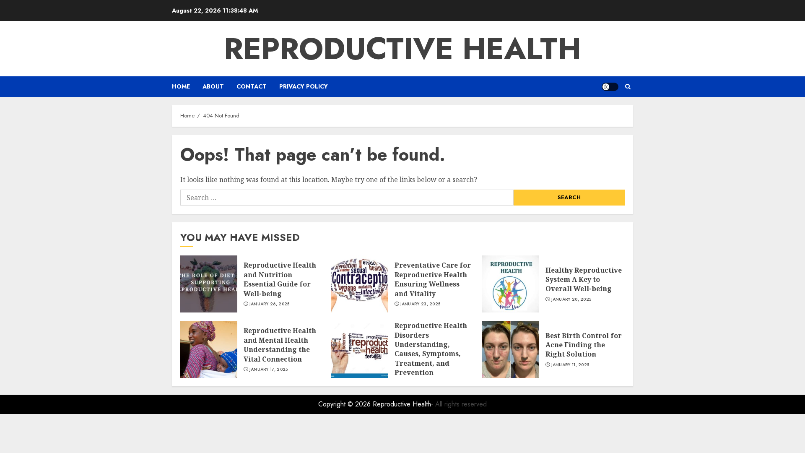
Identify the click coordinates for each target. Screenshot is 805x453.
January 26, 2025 (269, 304)
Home (181, 86)
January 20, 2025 (571, 299)
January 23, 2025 (420, 304)
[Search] (628, 86)
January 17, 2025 (268, 369)
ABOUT (213, 86)
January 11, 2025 (570, 365)
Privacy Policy (303, 86)
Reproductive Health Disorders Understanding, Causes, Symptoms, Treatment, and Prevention (431, 349)
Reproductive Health (402, 48)
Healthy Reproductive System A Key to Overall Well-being (583, 280)
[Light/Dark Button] (610, 87)
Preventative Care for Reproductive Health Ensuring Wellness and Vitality (433, 279)
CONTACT (251, 86)
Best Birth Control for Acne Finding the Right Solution (583, 345)
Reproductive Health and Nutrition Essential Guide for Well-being (280, 279)
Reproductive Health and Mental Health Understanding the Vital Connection (280, 344)
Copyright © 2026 (345, 404)
